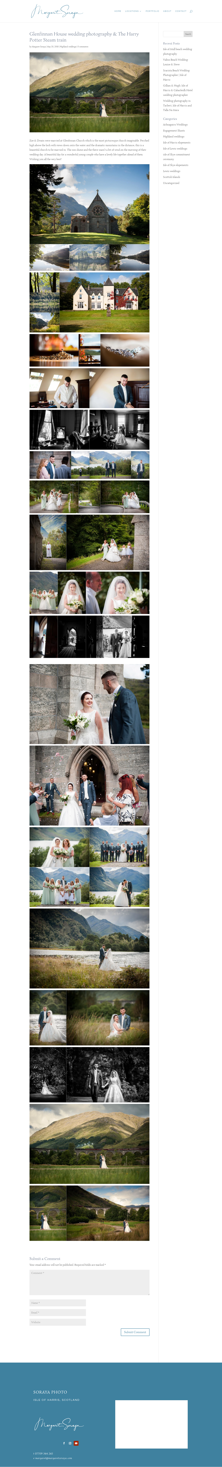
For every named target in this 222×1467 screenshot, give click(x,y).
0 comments (83, 46)
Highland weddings (68, 46)
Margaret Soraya (39, 46)
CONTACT (181, 11)
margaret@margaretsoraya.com (53, 1458)
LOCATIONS (132, 11)
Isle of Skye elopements (175, 165)
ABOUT (167, 11)
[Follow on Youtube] (76, 1443)
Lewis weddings (171, 171)
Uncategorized (171, 183)
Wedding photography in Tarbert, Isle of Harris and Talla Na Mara (177, 105)
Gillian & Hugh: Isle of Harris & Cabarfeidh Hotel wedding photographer (178, 90)
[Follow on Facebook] (64, 1443)
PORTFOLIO (152, 11)
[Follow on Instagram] (70, 1443)
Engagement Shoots (174, 130)
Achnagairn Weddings (175, 124)
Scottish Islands (171, 177)
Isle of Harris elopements (176, 142)
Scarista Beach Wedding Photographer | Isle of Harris (176, 75)
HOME (117, 11)
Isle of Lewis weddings (175, 148)
